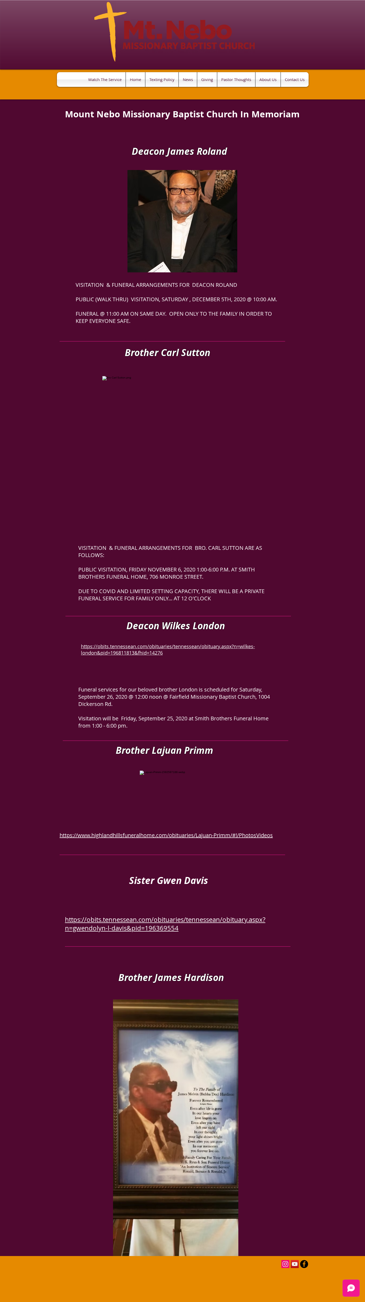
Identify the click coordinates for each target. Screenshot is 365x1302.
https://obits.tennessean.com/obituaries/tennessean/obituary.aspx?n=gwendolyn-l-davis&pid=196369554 (165, 923)
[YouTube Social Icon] (295, 1264)
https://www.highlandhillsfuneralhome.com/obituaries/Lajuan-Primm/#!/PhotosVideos (166, 835)
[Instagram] (285, 1264)
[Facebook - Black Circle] (304, 1264)
